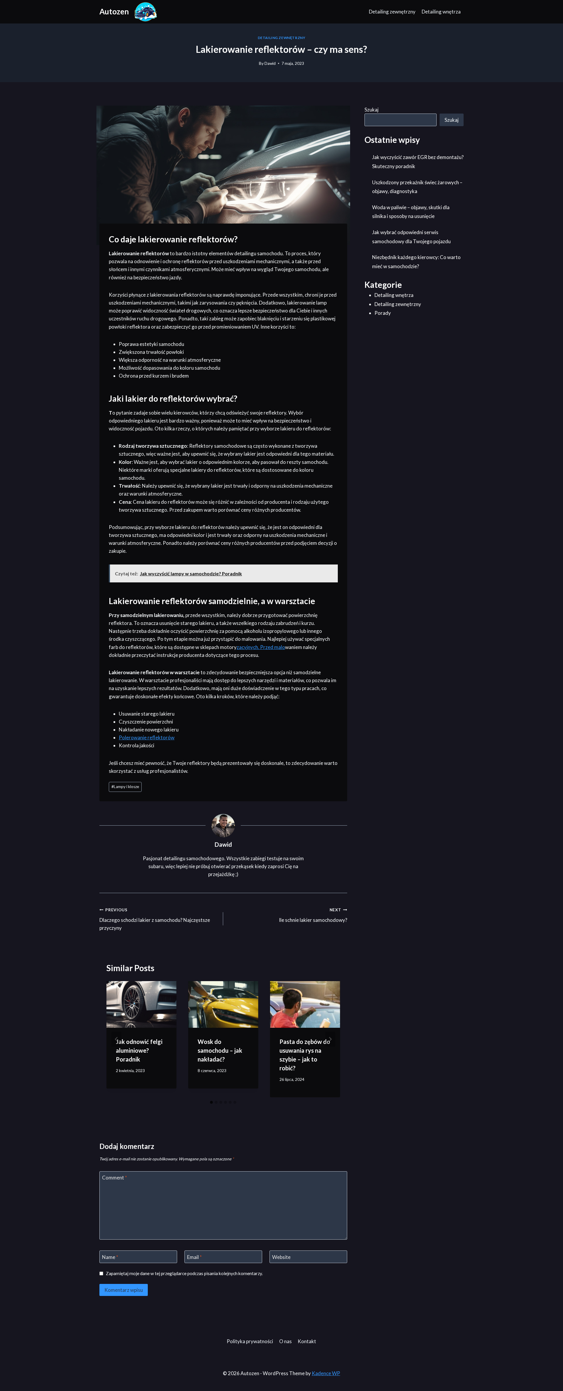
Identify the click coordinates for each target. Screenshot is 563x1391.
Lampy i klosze (125, 786)
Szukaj (371, 110)
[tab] (211, 1102)
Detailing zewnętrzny (392, 12)
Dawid (270, 63)
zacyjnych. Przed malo (261, 647)
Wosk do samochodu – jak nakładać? (220, 1050)
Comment (114, 1177)
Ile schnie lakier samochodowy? (313, 915)
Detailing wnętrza (441, 12)
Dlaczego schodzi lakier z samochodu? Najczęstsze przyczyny (154, 919)
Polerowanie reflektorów (146, 737)
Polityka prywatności (250, 1341)
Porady (382, 313)
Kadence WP (326, 1373)
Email (194, 1257)
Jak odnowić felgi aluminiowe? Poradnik (139, 1050)
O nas (285, 1341)
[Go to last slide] (116, 1039)
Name (110, 1257)
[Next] (330, 1039)
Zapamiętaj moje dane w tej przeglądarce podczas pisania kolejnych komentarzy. (184, 1273)
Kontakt (307, 1341)
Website (281, 1257)
